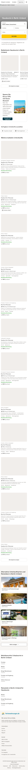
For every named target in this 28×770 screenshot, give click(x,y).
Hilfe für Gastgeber (6, 741)
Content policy (22, 765)
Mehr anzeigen (13, 644)
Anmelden (14, 2)
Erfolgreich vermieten (5, 2)
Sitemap (9, 767)
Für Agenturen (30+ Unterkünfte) (8, 754)
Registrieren (21, 2)
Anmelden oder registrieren (7, 119)
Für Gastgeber (5, 752)
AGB (10, 765)
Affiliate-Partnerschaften (7, 745)
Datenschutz (15, 765)
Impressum (5, 765)
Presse (3, 743)
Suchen (14, 36)
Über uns (3, 730)
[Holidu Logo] (10, 713)
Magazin (3, 732)
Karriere (3, 728)
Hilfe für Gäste (5, 739)
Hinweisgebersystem (16, 767)
